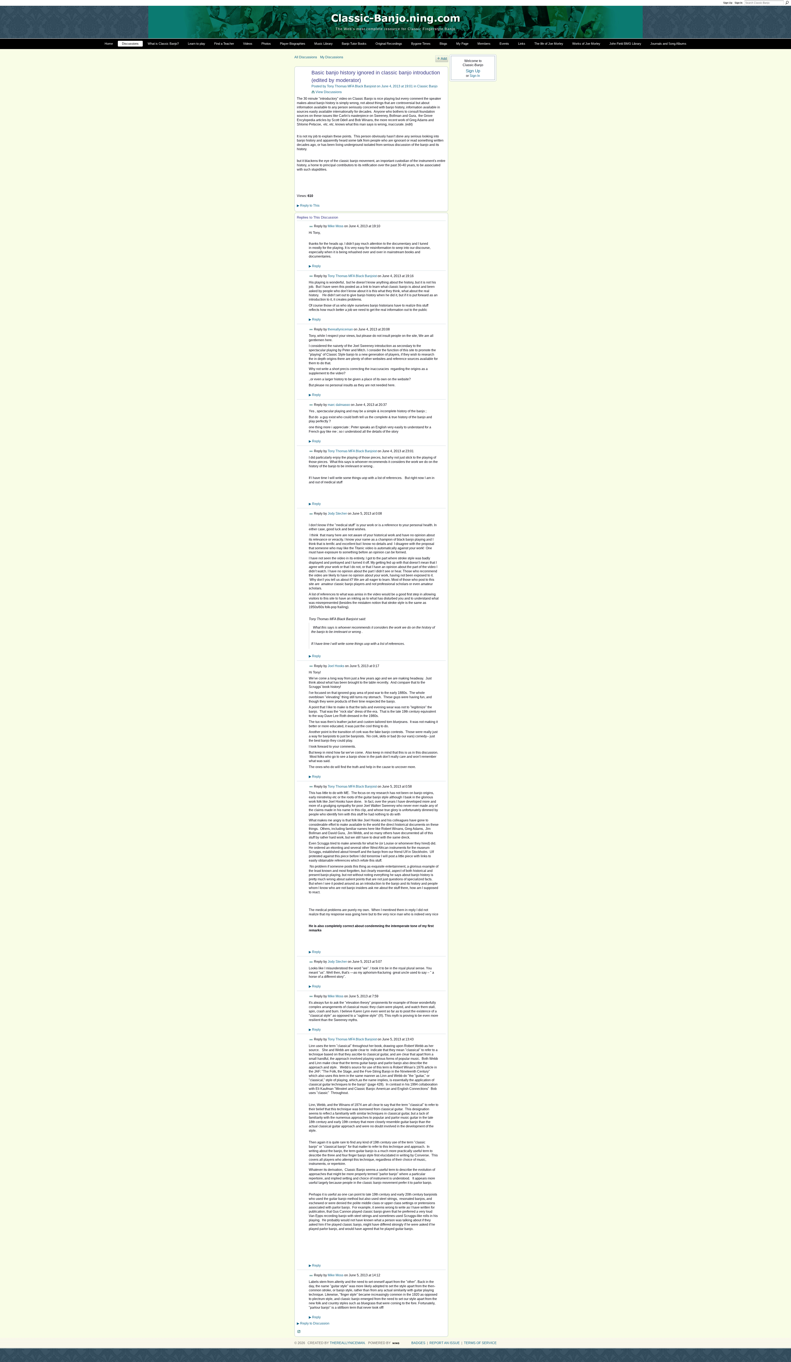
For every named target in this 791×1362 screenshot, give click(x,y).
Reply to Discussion (313, 1323)
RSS (299, 1332)
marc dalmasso (339, 404)
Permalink (311, 226)
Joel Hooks (336, 666)
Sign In (738, 2)
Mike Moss (335, 226)
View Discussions (329, 92)
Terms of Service (480, 1343)
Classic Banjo (427, 86)
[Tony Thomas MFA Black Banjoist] (302, 80)
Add (444, 58)
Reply (315, 266)
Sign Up (727, 2)
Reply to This (308, 205)
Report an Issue (444, 1343)
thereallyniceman (340, 329)
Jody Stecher (337, 513)
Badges (418, 1343)
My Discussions (331, 57)
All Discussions (305, 57)
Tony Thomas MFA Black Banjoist (351, 86)
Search (787, 3)
